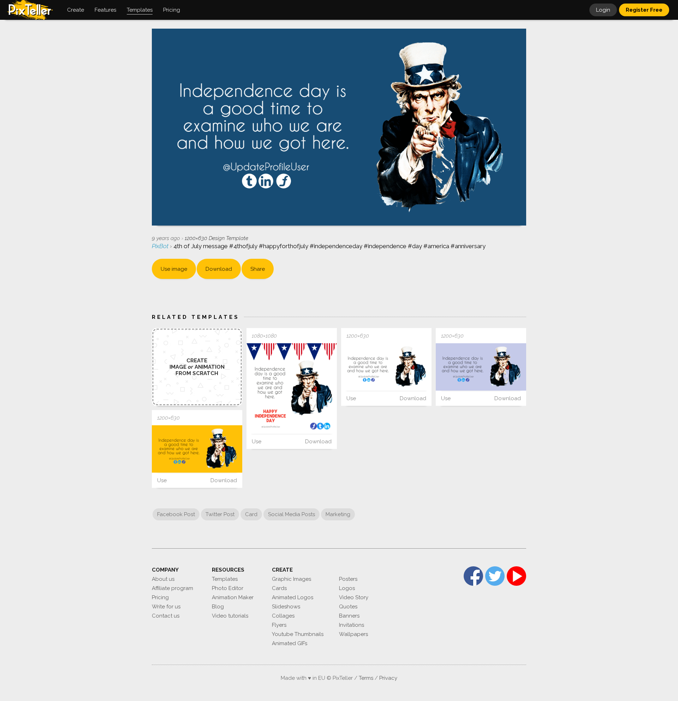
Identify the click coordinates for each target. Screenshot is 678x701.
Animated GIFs (289, 643)
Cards (279, 588)
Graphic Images (291, 579)
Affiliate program (172, 588)
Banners (349, 616)
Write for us (166, 606)
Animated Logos (292, 597)
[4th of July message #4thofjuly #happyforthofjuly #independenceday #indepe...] (291, 388)
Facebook (473, 576)
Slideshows (286, 606)
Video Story (353, 597)
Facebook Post (176, 514)
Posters (348, 579)
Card (251, 514)
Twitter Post (220, 514)
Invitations (351, 625)
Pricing (160, 597)
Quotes (348, 606)
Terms (366, 678)
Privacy (388, 678)
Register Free (644, 10)
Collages (283, 616)
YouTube (516, 576)
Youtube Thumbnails (297, 634)
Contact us (165, 616)
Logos (347, 588)
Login (603, 10)
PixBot (161, 246)
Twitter (495, 576)
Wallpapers (353, 634)
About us (163, 579)
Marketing (338, 514)
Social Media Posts (291, 514)
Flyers (279, 625)
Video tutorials (230, 616)
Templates (225, 579)
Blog (218, 606)
